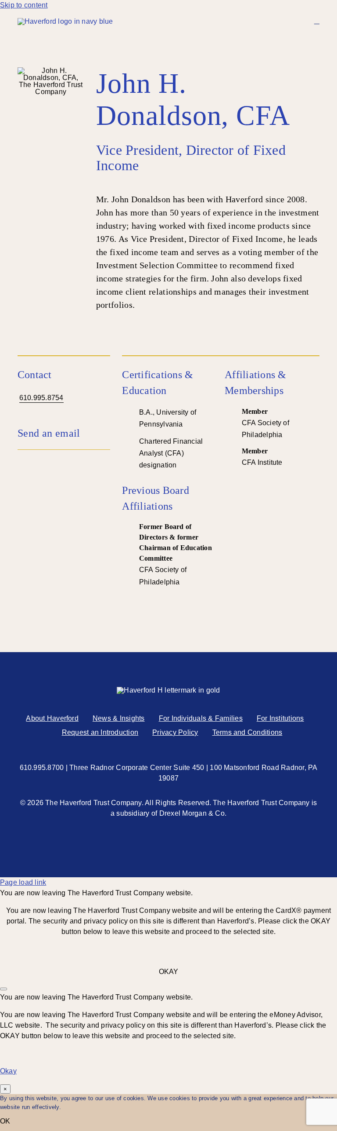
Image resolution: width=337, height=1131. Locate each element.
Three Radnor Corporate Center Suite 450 (136, 767)
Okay (8, 1071)
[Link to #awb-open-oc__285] (316, 21)
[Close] (3, 989)
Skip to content (24, 5)
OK (5, 1121)
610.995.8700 (42, 767)
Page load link (23, 882)
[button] (64, 433)
